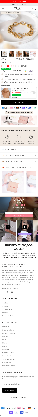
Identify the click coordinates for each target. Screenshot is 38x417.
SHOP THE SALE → (19, 215)
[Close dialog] (37, 197)
